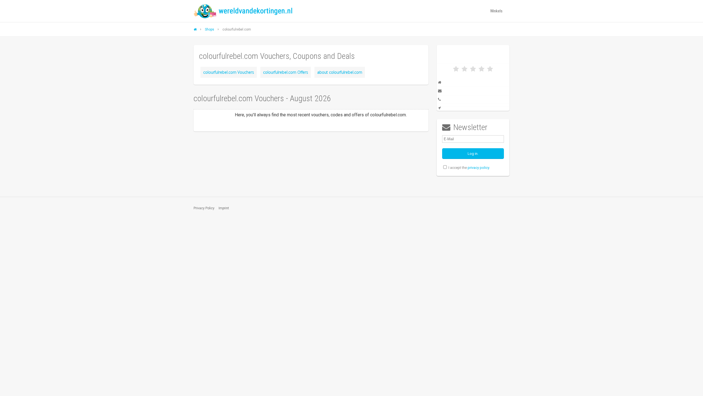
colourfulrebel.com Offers (285, 72)
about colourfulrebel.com (339, 72)
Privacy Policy (204, 208)
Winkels (496, 11)
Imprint (224, 208)
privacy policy (478, 168)
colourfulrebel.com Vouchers (228, 72)
